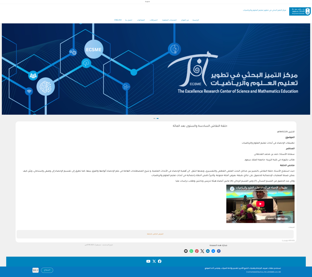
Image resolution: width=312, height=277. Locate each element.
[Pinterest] (197, 251)
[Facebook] (219, 251)
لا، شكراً (35, 270)
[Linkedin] (208, 251)
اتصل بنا (128, 20)
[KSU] (300, 10)
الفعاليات (141, 20)
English (147, 2)
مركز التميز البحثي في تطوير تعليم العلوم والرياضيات (264, 10)
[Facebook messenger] (213, 251)
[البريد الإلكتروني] (186, 251)
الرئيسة (196, 20)
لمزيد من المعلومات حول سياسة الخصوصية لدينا (263, 272)
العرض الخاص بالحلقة (155, 234)
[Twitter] (202, 251)
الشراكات (153, 20)
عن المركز (185, 20)
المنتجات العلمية (169, 20)
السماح (47, 270)
